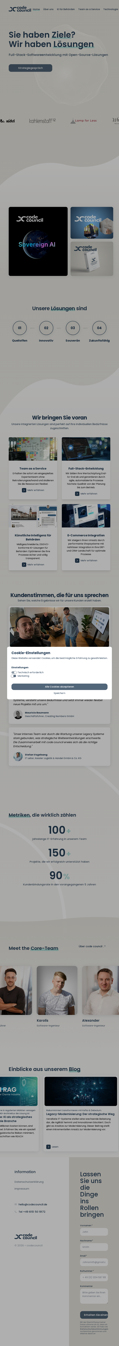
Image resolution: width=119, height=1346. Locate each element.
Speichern (59, 693)
